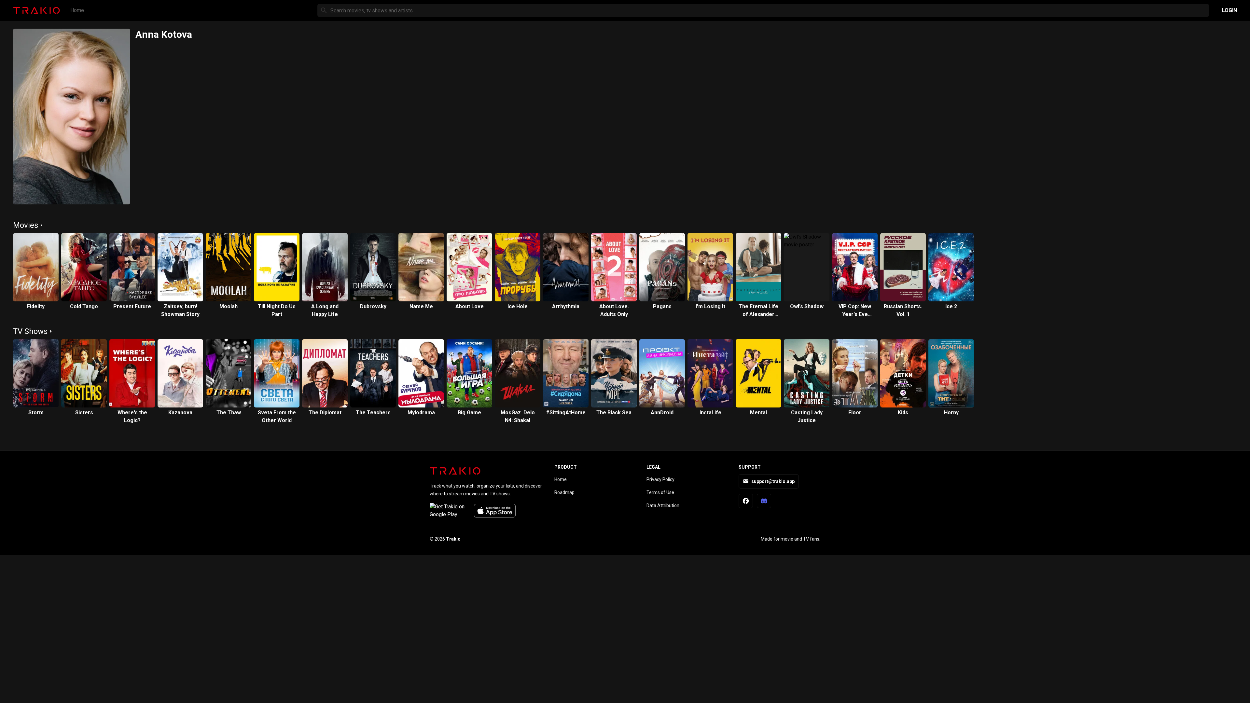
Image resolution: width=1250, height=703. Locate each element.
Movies (25, 225)
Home (77, 10)
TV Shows (30, 331)
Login (1229, 10)
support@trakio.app (773, 481)
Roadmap (564, 492)
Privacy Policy (660, 479)
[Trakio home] (455, 471)
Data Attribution (662, 505)
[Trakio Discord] (764, 501)
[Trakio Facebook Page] (746, 501)
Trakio (453, 539)
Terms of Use (660, 492)
